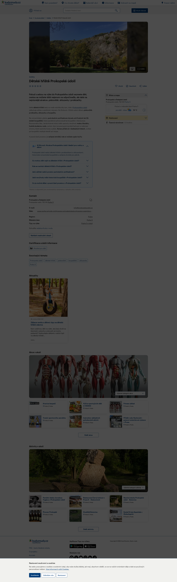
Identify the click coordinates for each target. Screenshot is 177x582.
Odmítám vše (48, 575)
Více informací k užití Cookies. (57, 569)
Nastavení (62, 575)
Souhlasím (35, 575)
